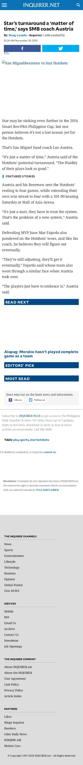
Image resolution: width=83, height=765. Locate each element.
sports (24, 440)
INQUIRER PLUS (29, 416)
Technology (12, 567)
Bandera (10, 728)
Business (10, 573)
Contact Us (11, 635)
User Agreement (15, 678)
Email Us (10, 623)
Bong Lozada (18, 35)
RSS (6, 617)
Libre (7, 716)
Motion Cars (12, 746)
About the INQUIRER (18, 673)
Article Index (13, 696)
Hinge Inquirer (14, 722)
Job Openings (13, 646)
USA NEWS (11, 591)
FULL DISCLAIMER (47, 490)
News (7, 544)
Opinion (9, 579)
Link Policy (11, 684)
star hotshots (39, 440)
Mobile (8, 611)
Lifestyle (9, 561)
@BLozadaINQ (55, 35)
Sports (8, 550)
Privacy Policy (13, 690)
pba (16, 440)
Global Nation (13, 585)
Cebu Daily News (15, 734)
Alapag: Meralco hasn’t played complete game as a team (41, 354)
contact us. (50, 452)
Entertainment (14, 556)
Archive (9, 629)
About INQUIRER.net (18, 667)
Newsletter (11, 640)
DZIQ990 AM (12, 740)
